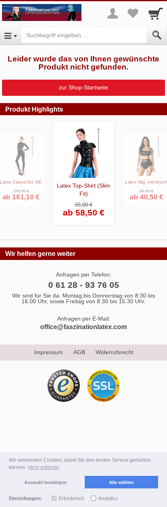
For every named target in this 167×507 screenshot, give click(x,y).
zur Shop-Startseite (83, 87)
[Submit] (157, 35)
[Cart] (155, 13)
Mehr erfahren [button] (43, 467)
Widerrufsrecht (114, 352)
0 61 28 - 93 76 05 (83, 284)
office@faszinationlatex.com (83, 326)
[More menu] (112, 13)
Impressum (48, 352)
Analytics (108, 498)
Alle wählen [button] (121, 482)
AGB (79, 352)
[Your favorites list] (133, 13)
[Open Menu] (10, 35)
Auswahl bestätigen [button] (45, 482)
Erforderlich (71, 498)
